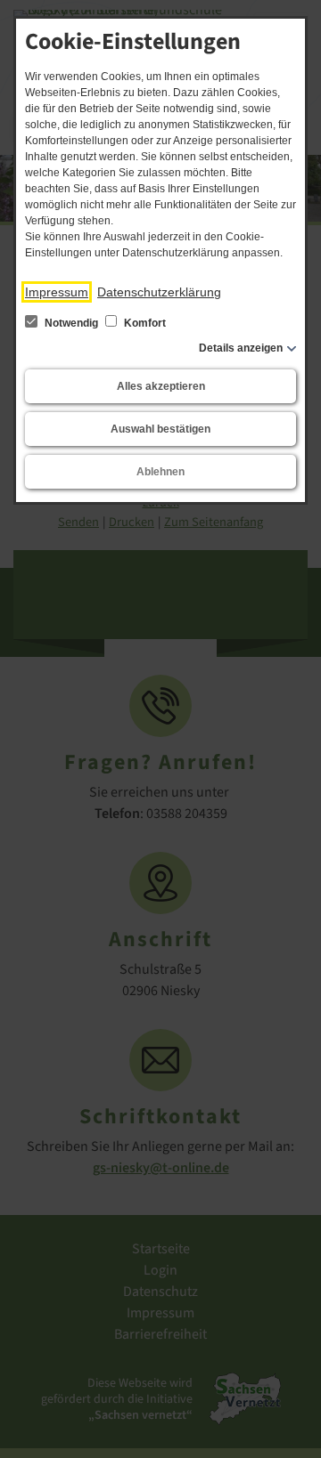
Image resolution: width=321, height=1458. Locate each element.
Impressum (56, 292)
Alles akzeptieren (161, 386)
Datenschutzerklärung (159, 292)
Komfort (143, 323)
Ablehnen (160, 472)
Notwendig (71, 323)
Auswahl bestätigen (160, 429)
